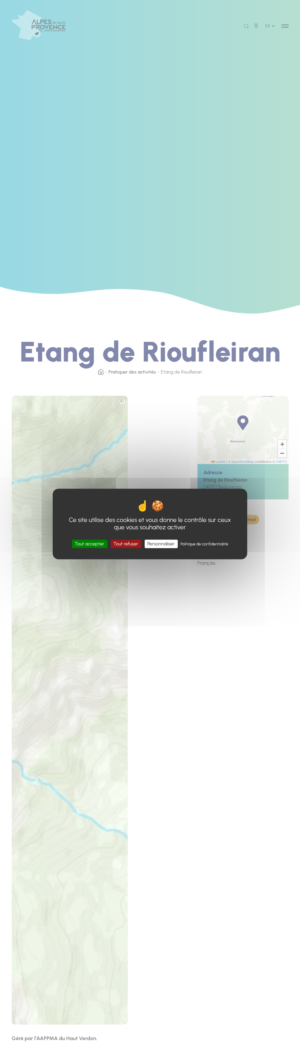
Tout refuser (125, 544)
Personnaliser (161, 544)
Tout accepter (89, 544)
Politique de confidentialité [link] (204, 544)
